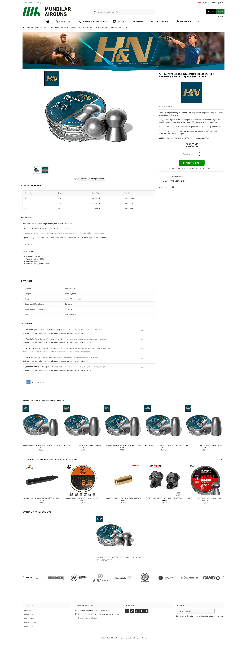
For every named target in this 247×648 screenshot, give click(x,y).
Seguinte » (40, 382)
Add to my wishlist (168, 187)
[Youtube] (137, 611)
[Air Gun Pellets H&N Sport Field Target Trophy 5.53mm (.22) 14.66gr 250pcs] (36, 170)
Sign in (221, 16)
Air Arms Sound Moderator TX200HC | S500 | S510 (42, 499)
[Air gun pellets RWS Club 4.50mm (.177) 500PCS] (82, 480)
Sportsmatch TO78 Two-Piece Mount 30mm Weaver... (164, 499)
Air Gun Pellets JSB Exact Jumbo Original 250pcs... (205, 499)
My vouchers (29, 626)
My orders (28, 611)
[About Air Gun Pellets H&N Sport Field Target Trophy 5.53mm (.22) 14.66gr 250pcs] (120, 535)
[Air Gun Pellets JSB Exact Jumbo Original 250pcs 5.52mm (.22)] (205, 480)
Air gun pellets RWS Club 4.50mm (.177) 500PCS (82, 499)
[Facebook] (127, 611)
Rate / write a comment (174, 181)
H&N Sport (82, 178)
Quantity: (186, 154)
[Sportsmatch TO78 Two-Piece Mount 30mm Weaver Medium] (164, 480)
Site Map (38, 2)
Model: (161, 106)
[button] (64, 21)
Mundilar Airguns (117, 638)
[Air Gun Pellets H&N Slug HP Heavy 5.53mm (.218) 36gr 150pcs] (123, 424)
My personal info (30, 622)
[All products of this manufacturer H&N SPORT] (191, 92)
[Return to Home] (23, 27)
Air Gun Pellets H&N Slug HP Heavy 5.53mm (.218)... (82, 446)
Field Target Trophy (96, 178)
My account (29, 605)
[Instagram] (141, 611)
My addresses (29, 618)
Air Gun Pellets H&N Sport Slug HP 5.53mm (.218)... (41, 446)
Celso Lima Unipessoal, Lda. (136, 638)
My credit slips (29, 614)
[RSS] (146, 611)
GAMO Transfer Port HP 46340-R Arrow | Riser (123, 499)
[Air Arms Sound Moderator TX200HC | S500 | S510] (42, 480)
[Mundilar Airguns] (47, 12)
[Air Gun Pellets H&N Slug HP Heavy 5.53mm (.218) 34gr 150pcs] (82, 424)
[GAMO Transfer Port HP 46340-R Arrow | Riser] (123, 480)
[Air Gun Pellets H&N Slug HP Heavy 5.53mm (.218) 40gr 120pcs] (204, 424)
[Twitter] (132, 611)
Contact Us (28, 2)
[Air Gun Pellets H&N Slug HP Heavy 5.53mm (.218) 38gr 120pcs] (163, 424)
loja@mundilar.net (90, 618)
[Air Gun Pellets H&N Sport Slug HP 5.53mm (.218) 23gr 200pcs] (42, 424)
